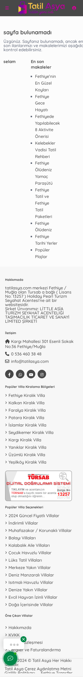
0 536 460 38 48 (26, 354)
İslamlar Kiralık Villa (27, 425)
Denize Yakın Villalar (28, 589)
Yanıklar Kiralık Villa (27, 447)
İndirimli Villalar (23, 523)
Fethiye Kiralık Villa (27, 395)
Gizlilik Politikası (20, 673)
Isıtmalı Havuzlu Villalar (31, 582)
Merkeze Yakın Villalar (30, 567)
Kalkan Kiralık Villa (26, 402)
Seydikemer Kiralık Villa (31, 432)
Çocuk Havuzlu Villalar (30, 552)
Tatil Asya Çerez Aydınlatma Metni (38, 668)
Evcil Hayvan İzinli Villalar (33, 597)
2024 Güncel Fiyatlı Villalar (34, 515)
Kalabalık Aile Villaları (29, 545)
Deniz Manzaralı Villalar (31, 575)
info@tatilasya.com (30, 361)
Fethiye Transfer (56, 673)
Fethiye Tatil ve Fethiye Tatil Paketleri (43, 203)
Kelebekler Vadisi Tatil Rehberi (45, 149)
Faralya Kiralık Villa (27, 410)
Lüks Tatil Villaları (25, 560)
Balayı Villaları (22, 538)
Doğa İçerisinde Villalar (31, 604)
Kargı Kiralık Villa (25, 440)
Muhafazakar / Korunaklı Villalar (40, 530)
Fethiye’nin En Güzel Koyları (45, 83)
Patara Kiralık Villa (26, 417)
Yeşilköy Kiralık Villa (27, 462)
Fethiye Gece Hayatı (42, 103)
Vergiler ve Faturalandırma (35, 649)
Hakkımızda (20, 627)
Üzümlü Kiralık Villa (27, 454)
